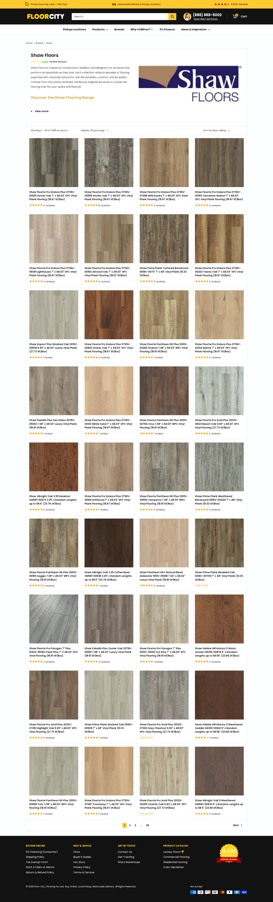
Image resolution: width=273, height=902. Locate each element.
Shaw (49, 43)
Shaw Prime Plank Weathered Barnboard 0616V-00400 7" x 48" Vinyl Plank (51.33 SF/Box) (218, 500)
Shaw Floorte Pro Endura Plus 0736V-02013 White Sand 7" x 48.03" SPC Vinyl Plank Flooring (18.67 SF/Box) (108, 423)
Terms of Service (83, 872)
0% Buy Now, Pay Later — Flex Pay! (48, 4)
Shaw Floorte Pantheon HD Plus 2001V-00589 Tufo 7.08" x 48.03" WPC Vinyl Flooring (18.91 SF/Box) (53, 804)
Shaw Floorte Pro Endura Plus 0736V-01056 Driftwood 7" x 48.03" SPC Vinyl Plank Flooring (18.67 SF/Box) (107, 500)
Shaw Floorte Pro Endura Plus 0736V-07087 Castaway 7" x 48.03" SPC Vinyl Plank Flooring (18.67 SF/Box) (108, 804)
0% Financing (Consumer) (42, 852)
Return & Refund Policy (40, 872)
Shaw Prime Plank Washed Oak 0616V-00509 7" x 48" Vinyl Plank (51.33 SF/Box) (109, 728)
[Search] (172, 16)
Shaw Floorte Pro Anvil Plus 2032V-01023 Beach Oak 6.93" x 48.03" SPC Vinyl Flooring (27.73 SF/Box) (217, 423)
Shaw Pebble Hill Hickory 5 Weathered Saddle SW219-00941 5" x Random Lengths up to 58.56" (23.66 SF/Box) (219, 728)
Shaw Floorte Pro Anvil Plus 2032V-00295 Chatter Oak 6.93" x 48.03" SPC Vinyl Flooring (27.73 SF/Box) (163, 804)
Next (236, 825)
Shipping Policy (35, 857)
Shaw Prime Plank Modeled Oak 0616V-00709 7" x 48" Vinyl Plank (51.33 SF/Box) (219, 576)
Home (29, 43)
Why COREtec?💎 (141, 29)
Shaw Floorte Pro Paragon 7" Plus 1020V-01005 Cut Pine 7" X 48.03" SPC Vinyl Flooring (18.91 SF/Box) (163, 652)
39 (147, 825)
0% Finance (167, 29)
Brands (119, 29)
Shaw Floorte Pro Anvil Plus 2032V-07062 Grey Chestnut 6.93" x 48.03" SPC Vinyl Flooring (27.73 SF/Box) (162, 728)
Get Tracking (126, 857)
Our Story (79, 862)
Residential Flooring (175, 862)
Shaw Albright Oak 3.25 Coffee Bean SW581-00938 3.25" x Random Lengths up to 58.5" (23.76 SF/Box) (108, 576)
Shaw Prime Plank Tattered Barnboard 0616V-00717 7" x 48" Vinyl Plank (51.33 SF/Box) (164, 271)
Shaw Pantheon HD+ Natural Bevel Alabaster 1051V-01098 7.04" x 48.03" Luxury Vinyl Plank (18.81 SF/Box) (162, 576)
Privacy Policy (81, 867)
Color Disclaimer (173, 867)
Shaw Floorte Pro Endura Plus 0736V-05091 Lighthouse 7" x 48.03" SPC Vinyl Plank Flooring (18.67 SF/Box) (52, 271)
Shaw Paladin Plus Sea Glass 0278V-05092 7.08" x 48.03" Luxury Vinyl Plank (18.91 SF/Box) (53, 423)
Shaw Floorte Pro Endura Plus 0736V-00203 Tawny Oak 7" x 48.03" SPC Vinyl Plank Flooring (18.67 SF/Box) (219, 271)
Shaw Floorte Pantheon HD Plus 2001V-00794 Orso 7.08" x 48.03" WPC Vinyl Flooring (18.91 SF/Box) (164, 423)
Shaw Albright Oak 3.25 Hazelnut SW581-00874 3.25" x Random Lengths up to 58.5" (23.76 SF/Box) (53, 500)
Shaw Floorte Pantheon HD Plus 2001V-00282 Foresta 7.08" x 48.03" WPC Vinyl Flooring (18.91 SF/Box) (164, 348)
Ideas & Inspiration (194, 29)
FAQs (76, 852)
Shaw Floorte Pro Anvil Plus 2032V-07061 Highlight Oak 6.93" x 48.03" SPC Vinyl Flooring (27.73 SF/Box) (53, 728)
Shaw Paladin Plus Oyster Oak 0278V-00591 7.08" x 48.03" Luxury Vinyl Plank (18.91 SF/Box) (108, 652)
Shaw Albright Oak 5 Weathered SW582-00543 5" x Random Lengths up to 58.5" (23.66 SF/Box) (219, 804)
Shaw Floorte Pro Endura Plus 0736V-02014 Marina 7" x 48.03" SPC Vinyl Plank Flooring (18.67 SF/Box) (218, 348)
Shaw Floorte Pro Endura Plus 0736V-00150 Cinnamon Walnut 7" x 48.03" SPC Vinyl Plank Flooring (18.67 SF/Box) (219, 195)
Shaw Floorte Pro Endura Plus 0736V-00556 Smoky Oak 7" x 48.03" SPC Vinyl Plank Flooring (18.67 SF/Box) (109, 195)
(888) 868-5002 (207, 14)
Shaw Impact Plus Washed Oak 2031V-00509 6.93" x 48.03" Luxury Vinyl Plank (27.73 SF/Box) (53, 348)
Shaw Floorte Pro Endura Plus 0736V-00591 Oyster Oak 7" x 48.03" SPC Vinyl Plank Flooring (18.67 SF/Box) (53, 195)
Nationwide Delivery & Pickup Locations (139, 4)
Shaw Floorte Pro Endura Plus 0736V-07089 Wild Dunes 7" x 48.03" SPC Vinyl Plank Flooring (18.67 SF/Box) (164, 195)
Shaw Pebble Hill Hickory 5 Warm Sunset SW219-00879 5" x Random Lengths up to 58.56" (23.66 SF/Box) (217, 652)
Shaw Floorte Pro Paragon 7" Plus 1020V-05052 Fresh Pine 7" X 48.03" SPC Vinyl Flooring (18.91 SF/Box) (53, 652)
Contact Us (125, 852)
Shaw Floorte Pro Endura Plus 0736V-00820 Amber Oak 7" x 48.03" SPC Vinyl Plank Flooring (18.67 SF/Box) (109, 348)
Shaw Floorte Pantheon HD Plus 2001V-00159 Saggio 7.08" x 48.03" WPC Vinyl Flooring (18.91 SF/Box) (53, 576)
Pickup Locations (74, 29)
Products (98, 29)
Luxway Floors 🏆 (173, 852)
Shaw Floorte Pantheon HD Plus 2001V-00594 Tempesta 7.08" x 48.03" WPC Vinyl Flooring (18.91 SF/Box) (164, 500)
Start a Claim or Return (40, 867)
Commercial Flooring (176, 857)
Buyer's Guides (82, 857)
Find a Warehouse (129, 862)
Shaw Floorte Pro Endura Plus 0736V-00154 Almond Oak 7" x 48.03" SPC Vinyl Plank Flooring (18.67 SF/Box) (107, 271)
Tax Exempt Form (37, 862)
